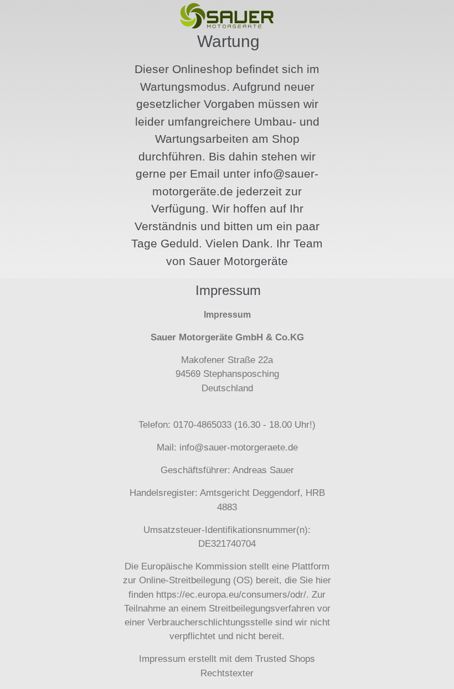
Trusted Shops (285, 659)
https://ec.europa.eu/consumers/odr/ (231, 594)
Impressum (162, 659)
